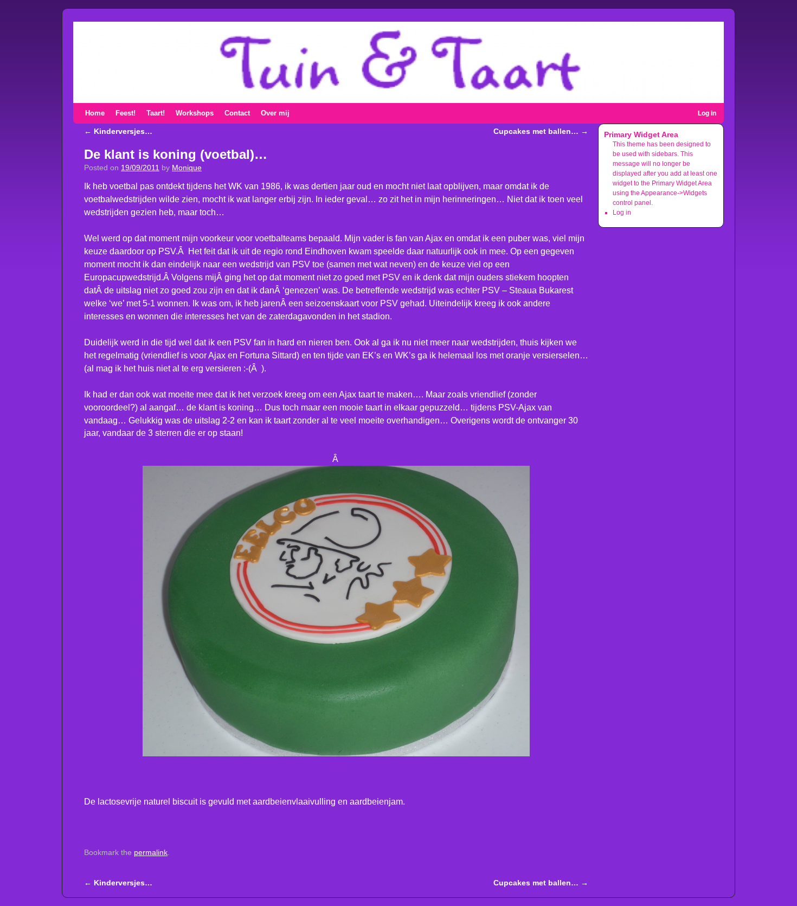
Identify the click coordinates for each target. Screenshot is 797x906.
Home (95, 113)
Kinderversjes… (118, 131)
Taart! (155, 113)
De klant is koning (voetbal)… (175, 154)
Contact (237, 113)
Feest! (125, 113)
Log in (707, 113)
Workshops (195, 113)
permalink (151, 853)
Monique (187, 168)
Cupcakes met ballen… (540, 131)
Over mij (275, 113)
